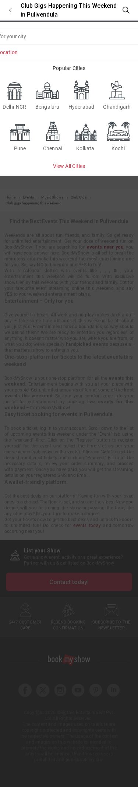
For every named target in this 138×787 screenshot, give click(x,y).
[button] (10, 10)
